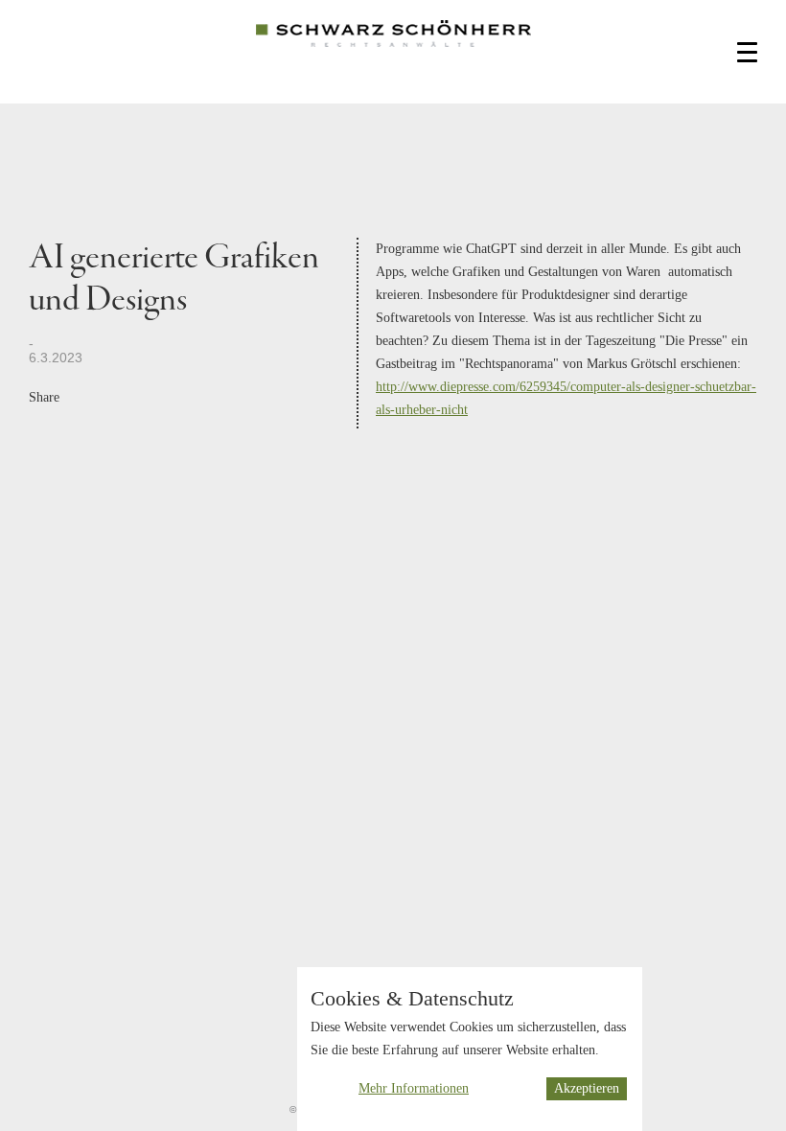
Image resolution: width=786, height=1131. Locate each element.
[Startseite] (393, 48)
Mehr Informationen (413, 1088)
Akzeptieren (586, 1088)
